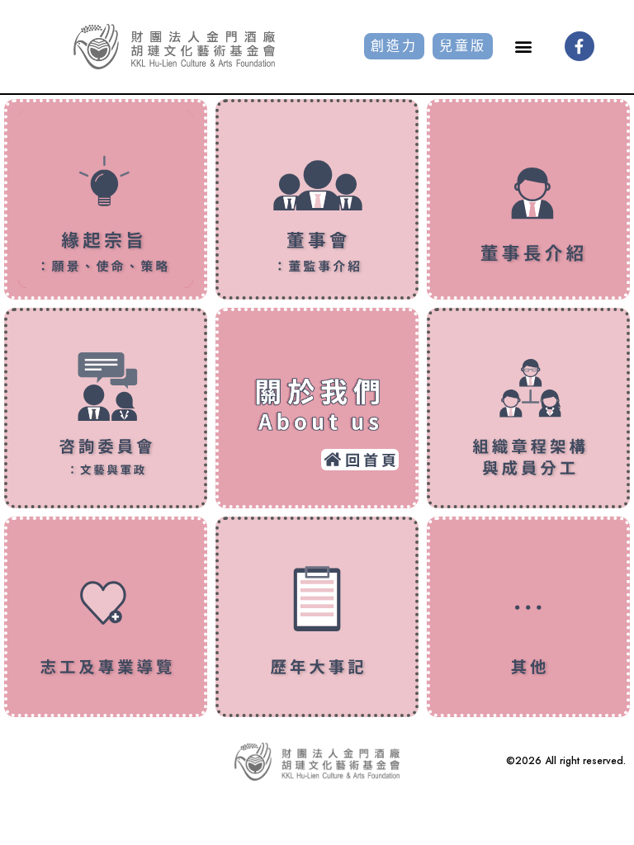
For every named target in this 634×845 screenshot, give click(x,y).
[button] (523, 46)
